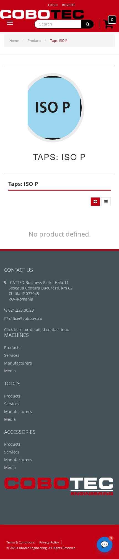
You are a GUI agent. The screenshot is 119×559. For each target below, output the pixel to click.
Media (10, 370)
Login (53, 5)
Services (11, 355)
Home (14, 40)
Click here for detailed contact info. (36, 329)
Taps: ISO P (58, 40)
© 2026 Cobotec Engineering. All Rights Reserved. (41, 548)
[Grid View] (95, 201)
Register (69, 5)
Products (34, 40)
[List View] (106, 201)
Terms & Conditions (20, 542)
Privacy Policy (49, 542)
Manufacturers (18, 363)
